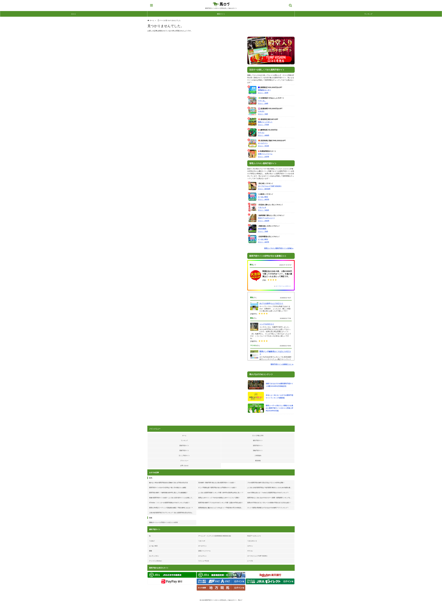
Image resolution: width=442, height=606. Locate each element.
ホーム (184, 435)
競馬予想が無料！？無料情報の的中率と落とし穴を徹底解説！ (168, 492)
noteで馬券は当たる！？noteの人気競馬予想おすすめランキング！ (268, 492)
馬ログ (221, 4)
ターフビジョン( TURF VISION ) (257, 556)
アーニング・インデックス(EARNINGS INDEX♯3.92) (214, 536)
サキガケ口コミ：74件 (263, 112)
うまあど (152, 541)
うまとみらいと (252, 541)
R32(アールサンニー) (254, 536)
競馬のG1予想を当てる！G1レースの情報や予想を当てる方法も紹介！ (269, 502)
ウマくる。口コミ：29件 (263, 102)
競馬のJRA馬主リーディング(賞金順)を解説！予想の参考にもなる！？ (171, 508)
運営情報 (258, 460)
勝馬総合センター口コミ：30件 (264, 91)
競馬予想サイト (258, 445)
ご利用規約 (257, 455)
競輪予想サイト (258, 450)
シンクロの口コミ (266, 324)
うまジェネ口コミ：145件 (263, 208)
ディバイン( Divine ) (155, 561)
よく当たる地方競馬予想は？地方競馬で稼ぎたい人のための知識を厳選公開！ (271, 487)
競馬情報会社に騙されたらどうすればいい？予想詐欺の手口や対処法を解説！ (222, 508)
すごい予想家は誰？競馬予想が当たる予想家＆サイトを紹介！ (217, 487)
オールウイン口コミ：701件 (263, 144)
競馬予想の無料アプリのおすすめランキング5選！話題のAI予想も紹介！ (220, 502)
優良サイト (221, 14)
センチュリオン (154, 556)
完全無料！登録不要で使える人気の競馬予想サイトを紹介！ (217, 482)
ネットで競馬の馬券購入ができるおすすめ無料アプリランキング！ (268, 508)
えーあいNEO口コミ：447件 (263, 198)
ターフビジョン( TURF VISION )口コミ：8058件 (269, 187)
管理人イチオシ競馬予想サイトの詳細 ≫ (279, 248)
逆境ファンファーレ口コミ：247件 (265, 155)
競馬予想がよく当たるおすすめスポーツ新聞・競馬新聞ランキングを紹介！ (270, 497)
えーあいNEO (153, 546)
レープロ (250, 561)
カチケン (250, 546)
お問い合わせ (184, 465)
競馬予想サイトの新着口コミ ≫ (282, 364)
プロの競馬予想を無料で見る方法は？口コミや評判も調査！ (266, 482)
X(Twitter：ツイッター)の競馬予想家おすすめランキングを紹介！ (169, 502)
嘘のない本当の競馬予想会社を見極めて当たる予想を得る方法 (168, 482)
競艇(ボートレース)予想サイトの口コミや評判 (163, 522)
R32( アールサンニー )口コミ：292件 (266, 219)
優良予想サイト (258, 440)
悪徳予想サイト (184, 445)
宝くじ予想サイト (184, 455)
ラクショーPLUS (203, 561)
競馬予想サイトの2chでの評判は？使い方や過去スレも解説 (167, 487)
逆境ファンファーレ (204, 551)
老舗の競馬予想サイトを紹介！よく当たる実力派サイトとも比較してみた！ (172, 497)
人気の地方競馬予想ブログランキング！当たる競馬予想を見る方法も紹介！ (172, 512)
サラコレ (250, 551)
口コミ (73, 14)
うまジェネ (201, 541)
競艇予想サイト (184, 450)
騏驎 (150, 551)
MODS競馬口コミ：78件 (263, 230)
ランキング (368, 14)
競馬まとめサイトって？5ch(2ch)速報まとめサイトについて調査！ (219, 497)
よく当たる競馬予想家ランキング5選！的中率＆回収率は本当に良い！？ (220, 492)
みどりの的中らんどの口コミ (271, 303)
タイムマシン (202, 556)
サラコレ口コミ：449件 (263, 134)
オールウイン (202, 546)
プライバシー (184, 460)
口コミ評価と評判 (257, 435)
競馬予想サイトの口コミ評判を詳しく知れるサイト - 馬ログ (223, 600)
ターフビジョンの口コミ (283, 286)
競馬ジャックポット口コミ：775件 (265, 123)
